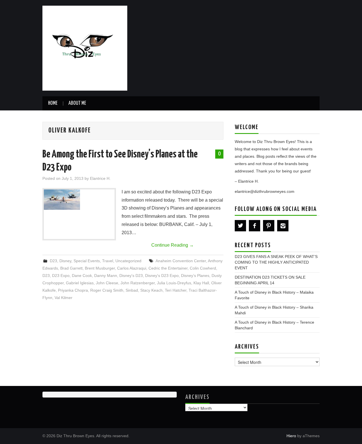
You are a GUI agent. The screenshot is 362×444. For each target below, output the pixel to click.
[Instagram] (282, 225)
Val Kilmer (63, 297)
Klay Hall (201, 283)
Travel (107, 261)
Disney (65, 261)
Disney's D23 (131, 275)
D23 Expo (61, 275)
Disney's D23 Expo (162, 275)
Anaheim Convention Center (181, 261)
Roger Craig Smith (106, 290)
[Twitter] (240, 225)
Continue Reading (172, 245)
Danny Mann (105, 275)
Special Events (87, 261)
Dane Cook (82, 275)
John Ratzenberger (137, 283)
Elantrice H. (100, 178)
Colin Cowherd (203, 268)
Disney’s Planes (195, 275)
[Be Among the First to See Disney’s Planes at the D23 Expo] (79, 199)
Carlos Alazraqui (131, 268)
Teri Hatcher (175, 290)
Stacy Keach (151, 290)
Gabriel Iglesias (80, 283)
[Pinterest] (268, 225)
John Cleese (107, 283)
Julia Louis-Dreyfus (174, 283)
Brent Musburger (100, 268)
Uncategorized (128, 261)
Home (52, 103)
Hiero (291, 436)
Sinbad (132, 290)
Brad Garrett (71, 268)
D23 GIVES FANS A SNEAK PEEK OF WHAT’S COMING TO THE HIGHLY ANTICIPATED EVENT (276, 262)
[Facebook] (254, 225)
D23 (53, 261)
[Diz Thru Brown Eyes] (84, 47)
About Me (77, 103)
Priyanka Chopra (73, 290)
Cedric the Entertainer (168, 268)
